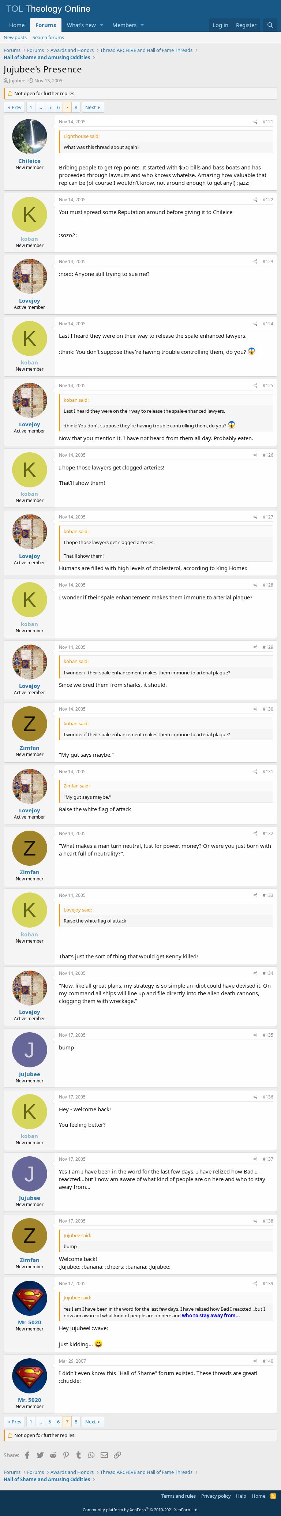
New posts (15, 37)
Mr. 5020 (29, 1322)
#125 (268, 385)
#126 (268, 455)
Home (17, 25)
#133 (268, 895)
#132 (268, 833)
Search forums (48, 37)
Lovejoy (29, 300)
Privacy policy (216, 1496)
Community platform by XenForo (141, 1509)
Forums (45, 25)
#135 (268, 1035)
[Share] (255, 122)
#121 (268, 122)
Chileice (29, 160)
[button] (102, 25)
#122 (268, 199)
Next (90, 107)
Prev (17, 107)
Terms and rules (178, 1496)
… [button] (40, 107)
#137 (268, 1159)
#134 (268, 973)
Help (241, 1496)
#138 (268, 1221)
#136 (268, 1097)
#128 (268, 585)
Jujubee (17, 80)
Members (124, 25)
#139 (268, 1283)
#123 (268, 261)
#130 (268, 709)
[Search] (270, 25)
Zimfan (30, 747)
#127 (268, 517)
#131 (268, 771)
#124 (268, 324)
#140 (268, 1361)
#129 (268, 647)
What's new (81, 25)
